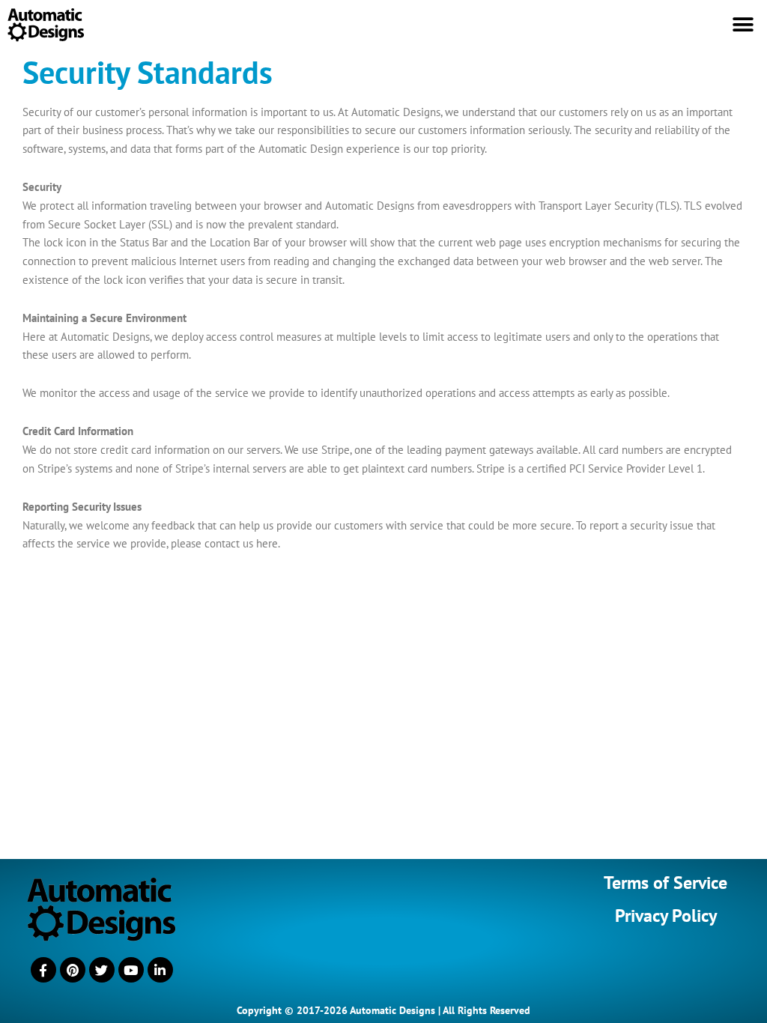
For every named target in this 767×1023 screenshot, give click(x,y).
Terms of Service (665, 882)
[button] (743, 24)
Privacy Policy (666, 915)
